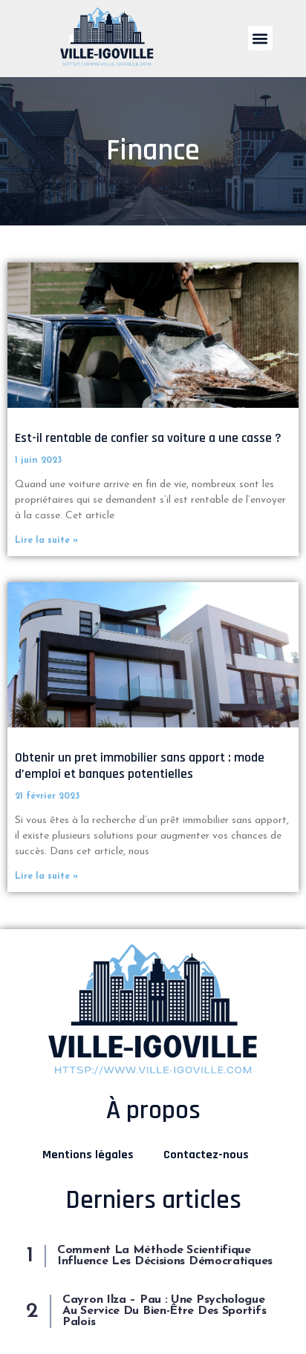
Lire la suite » (46, 540)
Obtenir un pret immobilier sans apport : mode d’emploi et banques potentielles (139, 765)
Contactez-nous (206, 1155)
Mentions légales (88, 1155)
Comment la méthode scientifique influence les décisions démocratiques (165, 1255)
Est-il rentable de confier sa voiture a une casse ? (148, 437)
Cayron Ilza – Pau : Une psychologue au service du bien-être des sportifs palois (164, 1311)
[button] (260, 38)
